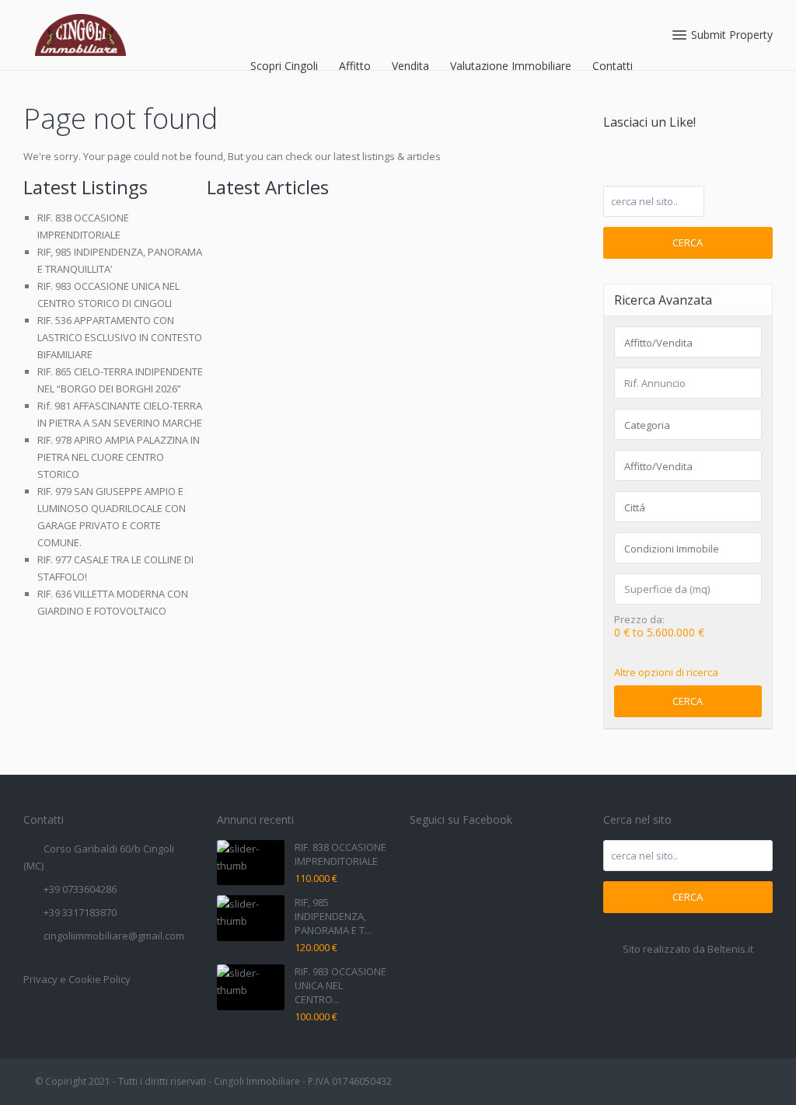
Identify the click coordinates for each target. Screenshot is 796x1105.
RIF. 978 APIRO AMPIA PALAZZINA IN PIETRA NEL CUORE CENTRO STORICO (118, 457)
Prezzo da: (639, 620)
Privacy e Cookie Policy (77, 979)
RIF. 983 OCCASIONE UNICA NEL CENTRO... (340, 985)
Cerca (687, 242)
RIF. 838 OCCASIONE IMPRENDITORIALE (340, 854)
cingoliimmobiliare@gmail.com (114, 936)
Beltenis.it (730, 949)
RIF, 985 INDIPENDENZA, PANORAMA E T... (333, 916)
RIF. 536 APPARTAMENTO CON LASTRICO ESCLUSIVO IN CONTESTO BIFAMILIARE (119, 337)
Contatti (612, 65)
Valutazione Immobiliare (510, 65)
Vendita (410, 65)
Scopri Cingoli (284, 65)
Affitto (355, 65)
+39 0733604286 (80, 889)
